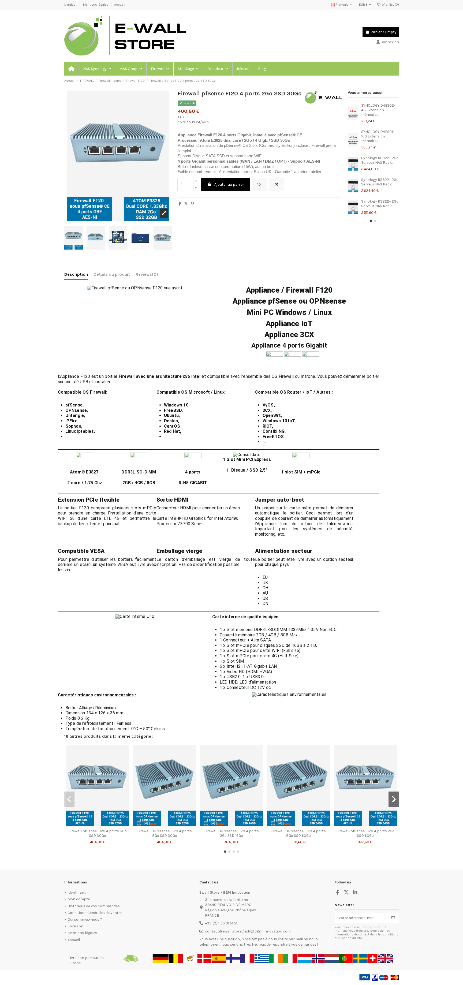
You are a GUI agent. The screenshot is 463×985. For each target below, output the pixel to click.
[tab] (147, 275)
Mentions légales (96, 4)
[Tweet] (186, 204)
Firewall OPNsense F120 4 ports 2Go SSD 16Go (231, 833)
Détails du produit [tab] (112, 274)
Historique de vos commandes (94, 906)
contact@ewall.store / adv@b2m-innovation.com (248, 931)
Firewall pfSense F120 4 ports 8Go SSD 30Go (97, 833)
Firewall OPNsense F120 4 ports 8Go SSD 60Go (298, 833)
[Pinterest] (192, 204)
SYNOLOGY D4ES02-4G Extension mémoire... (378, 110)
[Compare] (97, 824)
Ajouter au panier (229, 184)
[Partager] (180, 204)
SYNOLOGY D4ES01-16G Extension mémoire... (377, 136)
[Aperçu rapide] (105, 824)
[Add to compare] (276, 184)
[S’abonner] (393, 918)
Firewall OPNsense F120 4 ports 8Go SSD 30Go (164, 833)
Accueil (119, 4)
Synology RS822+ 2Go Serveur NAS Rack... (379, 160)
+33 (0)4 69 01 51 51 (221, 923)
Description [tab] (76, 274)
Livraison (71, 4)
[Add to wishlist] (259, 184)
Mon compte (79, 899)
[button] (97, 69)
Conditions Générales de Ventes (95, 913)
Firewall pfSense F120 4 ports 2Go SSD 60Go (365, 833)
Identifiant (77, 892)
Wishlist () (390, 4)
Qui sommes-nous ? (85, 919)
